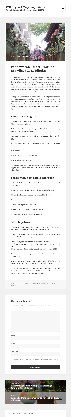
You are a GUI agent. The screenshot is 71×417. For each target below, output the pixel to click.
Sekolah (33, 283)
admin (26, 283)
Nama (13, 335)
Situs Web (14, 351)
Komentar (15, 310)
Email (13, 343)
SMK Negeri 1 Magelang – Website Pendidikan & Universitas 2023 (26, 8)
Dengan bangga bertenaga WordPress (22, 413)
